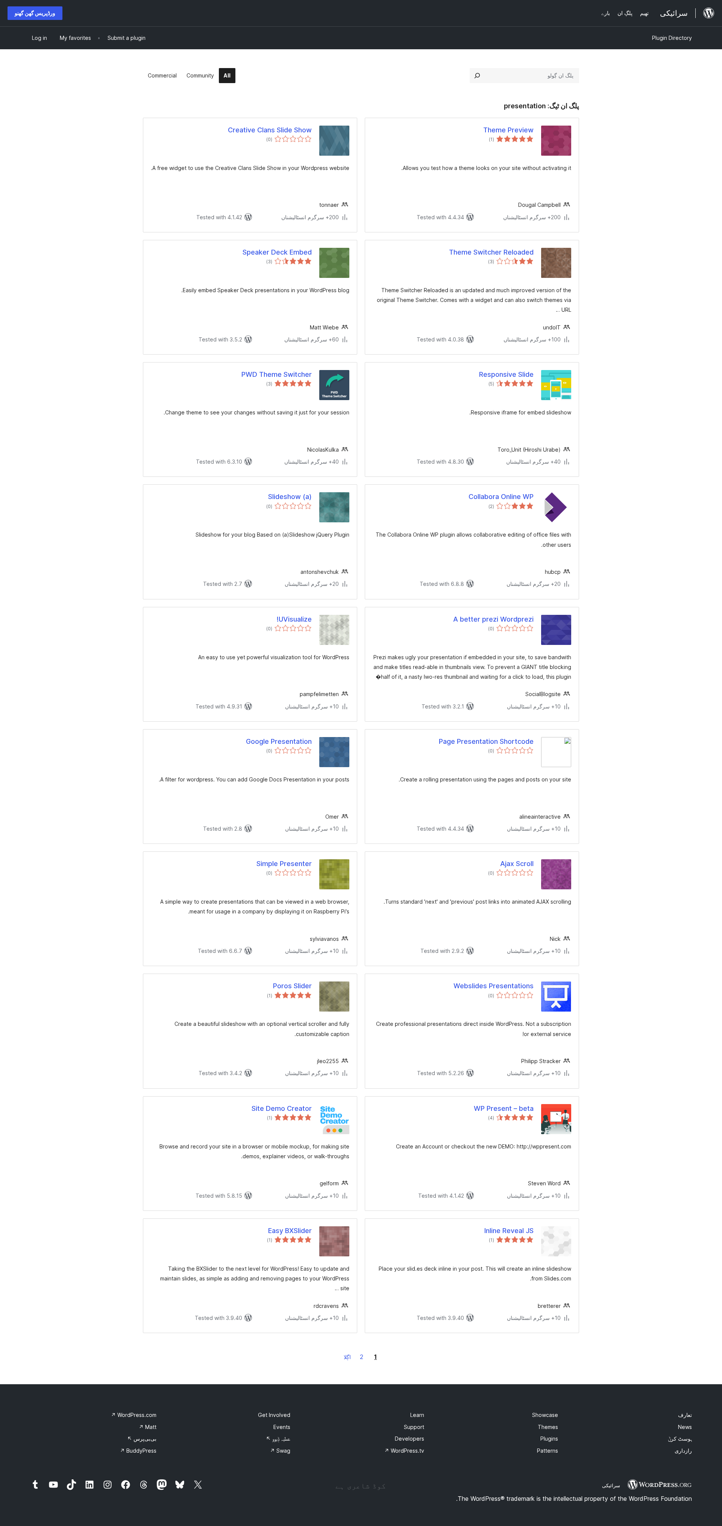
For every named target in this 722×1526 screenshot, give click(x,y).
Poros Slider (292, 986)
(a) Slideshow (290, 497)
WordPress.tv (404, 1450)
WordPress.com (133, 1415)
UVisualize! (294, 619)
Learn (417, 1415)
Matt (147, 1427)
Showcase (545, 1415)
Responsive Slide (506, 374)
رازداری (683, 1450)
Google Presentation (279, 741)
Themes (548, 1427)
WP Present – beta (504, 1108)
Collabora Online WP (501, 497)
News (685, 1427)
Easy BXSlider (290, 1231)
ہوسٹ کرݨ (680, 1438)
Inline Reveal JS (509, 1231)
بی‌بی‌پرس (141, 1438)
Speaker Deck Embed (277, 252)
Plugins (549, 1438)
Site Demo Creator (282, 1108)
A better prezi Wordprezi (493, 619)
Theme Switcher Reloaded (491, 252)
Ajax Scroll (517, 864)
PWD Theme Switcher (276, 374)
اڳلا (347, 1357)
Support (414, 1427)
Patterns (547, 1450)
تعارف (685, 1415)
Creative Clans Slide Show (270, 130)
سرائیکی (611, 1485)
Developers (409, 1438)
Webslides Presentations (494, 986)
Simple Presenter (284, 864)
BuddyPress (138, 1450)
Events (281, 1427)
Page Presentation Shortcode (486, 741)
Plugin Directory (672, 38)
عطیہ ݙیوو (278, 1438)
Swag (280, 1450)
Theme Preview (508, 130)
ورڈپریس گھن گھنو (35, 13)
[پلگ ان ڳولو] (477, 75)
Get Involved (274, 1415)
